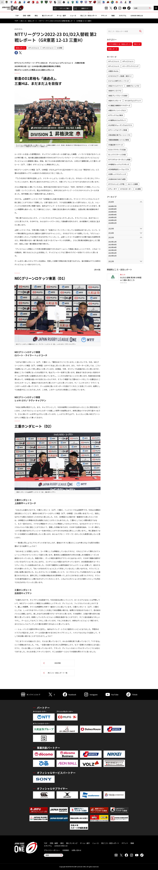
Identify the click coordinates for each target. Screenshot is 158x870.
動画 (113, 15)
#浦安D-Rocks (113, 71)
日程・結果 (26, 15)
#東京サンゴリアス (114, 91)
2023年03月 (112, 250)
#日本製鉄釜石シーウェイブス (118, 169)
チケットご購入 (64, 8)
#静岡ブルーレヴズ (132, 86)
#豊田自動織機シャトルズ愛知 (118, 140)
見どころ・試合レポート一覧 (57, 673)
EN (156, 8)
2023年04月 (112, 247)
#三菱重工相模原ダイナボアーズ (119, 105)
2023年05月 (112, 244)
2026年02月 (112, 220)
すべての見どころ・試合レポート (119, 44)
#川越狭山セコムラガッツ (117, 120)
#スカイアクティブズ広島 (117, 150)
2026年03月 (112, 217)
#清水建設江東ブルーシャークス (119, 135)
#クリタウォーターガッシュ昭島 (119, 159)
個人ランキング (47, 15)
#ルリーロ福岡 (133, 184)
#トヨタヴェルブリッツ (133, 101)
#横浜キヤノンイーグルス (117, 110)
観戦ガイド (84, 8)
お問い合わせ (76, 850)
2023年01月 (112, 256)
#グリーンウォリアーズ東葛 (117, 130)
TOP (17, 15)
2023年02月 (112, 253)
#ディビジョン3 (113, 66)
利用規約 (66, 850)
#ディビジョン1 (33, 48)
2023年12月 (112, 242)
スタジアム (122, 15)
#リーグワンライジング (131, 66)
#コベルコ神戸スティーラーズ (118, 81)
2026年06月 (112, 209)
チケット (104, 15)
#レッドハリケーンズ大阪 (117, 154)
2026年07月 (112, 206)
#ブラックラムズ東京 (115, 115)
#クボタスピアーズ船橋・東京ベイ (120, 76)
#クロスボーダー (126, 189)
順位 (36, 15)
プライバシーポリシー (52, 850)
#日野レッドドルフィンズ (117, 174)
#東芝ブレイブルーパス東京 (117, 96)
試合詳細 (57, 663)
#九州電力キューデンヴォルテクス (120, 125)
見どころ (137, 44)
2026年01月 (112, 223)
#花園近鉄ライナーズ (115, 145)
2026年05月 (112, 212)
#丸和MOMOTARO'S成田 (117, 179)
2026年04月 (112, 214)
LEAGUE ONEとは (137, 15)
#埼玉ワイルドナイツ (115, 86)
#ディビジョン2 (48, 48)
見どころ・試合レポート (88, 15)
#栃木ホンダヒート (114, 101)
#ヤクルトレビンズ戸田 (116, 184)
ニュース (73, 15)
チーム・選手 (61, 15)
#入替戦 (59, 48)
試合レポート (20, 48)
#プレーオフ (112, 189)
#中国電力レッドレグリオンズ (118, 164)
